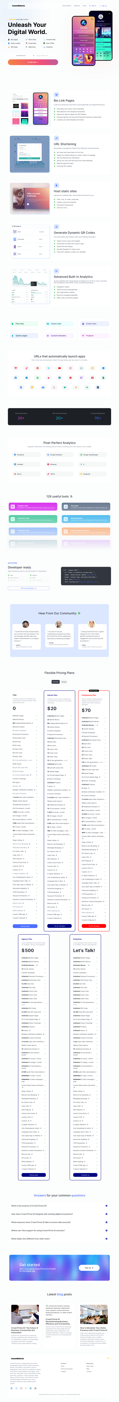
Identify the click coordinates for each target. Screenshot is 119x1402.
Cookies (63, 1371)
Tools (84, 5)
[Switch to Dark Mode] (108, 1358)
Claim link (32, 62)
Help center (90, 1366)
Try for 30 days (59, 926)
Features (77, 5)
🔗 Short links (31, 39)
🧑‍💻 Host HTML (48, 43)
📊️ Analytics (48, 47)
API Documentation (28, 588)
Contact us (85, 1175)
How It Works (67, 5)
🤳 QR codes (13, 47)
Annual (64, 682)
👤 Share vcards (14, 43)
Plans (62, 1366)
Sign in (93, 5)
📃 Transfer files (49, 39)
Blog (88, 1369)
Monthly (55, 682)
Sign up (104, 5)
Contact (89, 1371)
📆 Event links (31, 43)
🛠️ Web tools (31, 47)
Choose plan (25, 926)
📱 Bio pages (13, 39)
